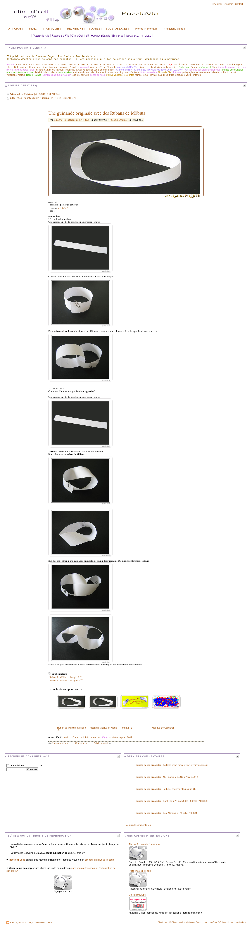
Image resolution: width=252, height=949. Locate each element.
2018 (115, 64)
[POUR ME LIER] (63, 889)
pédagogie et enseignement (196, 72)
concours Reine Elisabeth (103, 67)
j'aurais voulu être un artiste (100, 69)
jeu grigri (137, 69)
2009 (63, 64)
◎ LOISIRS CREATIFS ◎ (76, 120)
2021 (134, 64)
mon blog (118, 72)
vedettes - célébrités (124, 75)
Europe (194, 67)
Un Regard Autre (137, 895)
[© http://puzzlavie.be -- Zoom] (80, 271)
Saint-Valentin (64, 75)
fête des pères (21, 69)
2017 (108, 64)
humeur (60, 69)
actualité (163, 64)
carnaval (84, 67)
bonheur (53, 67)
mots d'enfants (132, 72)
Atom (29, 922)
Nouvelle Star (165, 72)
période (215, 72)
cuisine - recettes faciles (150, 67)
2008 (57, 64)
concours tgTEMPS (127, 67)
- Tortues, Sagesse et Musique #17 (166, 789)
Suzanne (58, 120)
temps (138, 75)
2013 (82, 64)
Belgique (238, 64)
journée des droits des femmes (204, 69)
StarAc (109, 75)
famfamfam (241, 922)
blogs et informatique (17, 67)
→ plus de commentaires (138, 825)
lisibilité (38, 72)
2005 (37, 64)
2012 (76, 64)
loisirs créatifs (50, 72)
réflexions (12, 75)
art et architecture (210, 64)
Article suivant (101, 743)
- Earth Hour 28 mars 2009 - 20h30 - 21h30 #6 (172, 801)
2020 (128, 64)
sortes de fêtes (97, 75)
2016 (102, 64)
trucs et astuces (177, 75)
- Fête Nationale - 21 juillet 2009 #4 (166, 813)
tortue (146, 75)
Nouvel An (151, 72)
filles (214, 67)
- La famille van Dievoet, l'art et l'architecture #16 (173, 765)
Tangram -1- (126, 727)
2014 (89, 64)
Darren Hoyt (201, 922)
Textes (50, 922)
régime (21, 75)
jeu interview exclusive (154, 69)
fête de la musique (227, 67)
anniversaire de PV (190, 64)
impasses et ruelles (75, 69)
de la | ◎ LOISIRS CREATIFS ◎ (35, 94)
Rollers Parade (33, 75)
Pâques (177, 72)
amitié (177, 64)
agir (170, 64)
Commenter (81, 743)
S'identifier (217, 4)
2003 (24, 64)
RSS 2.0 (22, 922)
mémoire (94, 72)
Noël (142, 72)
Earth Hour (184, 67)
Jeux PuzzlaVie (175, 69)
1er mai (10, 64)
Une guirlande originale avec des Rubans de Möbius (96, 113)
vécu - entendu (193, 75)
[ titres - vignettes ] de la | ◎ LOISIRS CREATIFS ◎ (43, 98)
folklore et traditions (45, 69)
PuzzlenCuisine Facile (140, 871)
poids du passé (228, 72)
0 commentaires (119, 120)
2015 (95, 64)
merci (103, 72)
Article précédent (59, 743)
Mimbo (189, 922)
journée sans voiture (23, 72)
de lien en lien (170, 67)
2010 (70, 64)
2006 (44, 64)
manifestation (65, 72)
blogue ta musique (38, 67)
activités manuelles (148, 64)
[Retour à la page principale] (106, 23)
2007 (50, 64)
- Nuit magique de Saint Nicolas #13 (167, 777)
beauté (229, 64)
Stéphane (222, 922)
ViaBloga (173, 922)
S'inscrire (228, 4)
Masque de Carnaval (163, 727)
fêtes (32, 69)
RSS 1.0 (13, 922)
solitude (85, 75)
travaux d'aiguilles (159, 75)
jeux (186, 69)
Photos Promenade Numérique (144, 844)
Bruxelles (74, 67)
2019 (121, 64)
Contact (239, 4)
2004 (31, 64)
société (76, 75)
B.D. (222, 64)
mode (110, 72)
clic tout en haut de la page (99, 859)
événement (205, 67)
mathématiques (81, 72)
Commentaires (39, 922)
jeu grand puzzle (123, 69)
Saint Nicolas (49, 75)
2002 (18, 64)
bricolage (63, 67)
